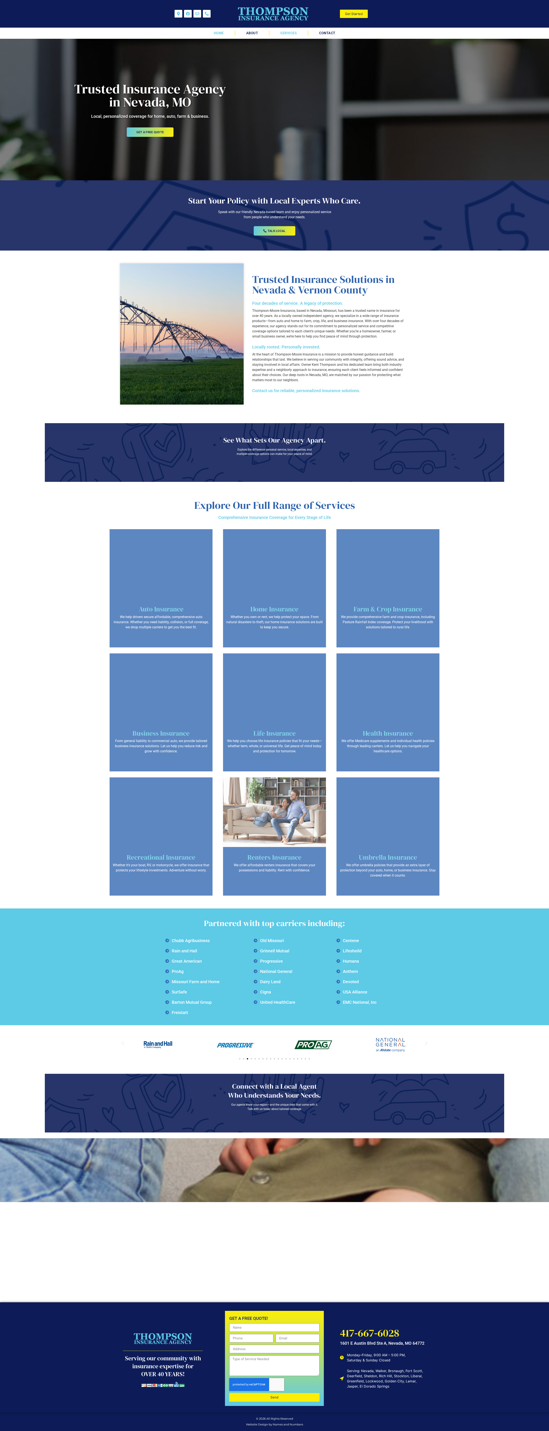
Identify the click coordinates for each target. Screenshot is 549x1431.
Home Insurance (274, 609)
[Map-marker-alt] (178, 14)
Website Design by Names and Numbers (274, 1424)
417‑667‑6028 (369, 1333)
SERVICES (288, 33)
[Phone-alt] (207, 14)
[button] (122, 1043)
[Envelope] (197, 14)
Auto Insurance (161, 609)
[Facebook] (188, 14)
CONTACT (327, 33)
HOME (219, 33)
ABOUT (252, 33)
